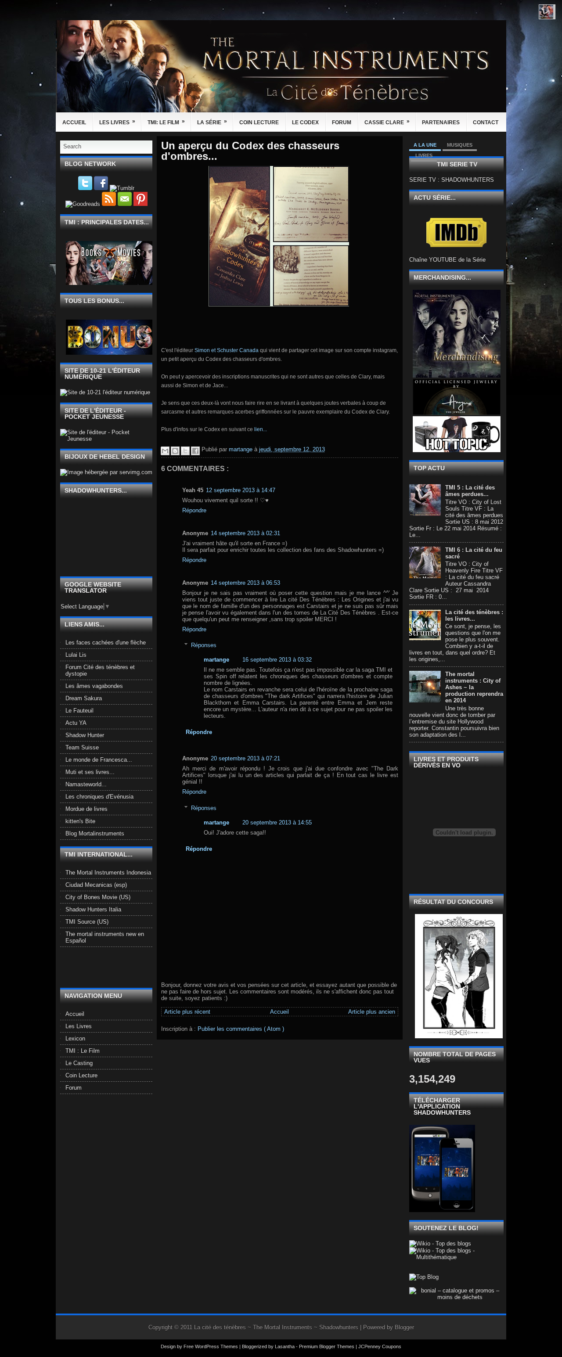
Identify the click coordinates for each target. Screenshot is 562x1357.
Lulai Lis (75, 655)
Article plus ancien (371, 1011)
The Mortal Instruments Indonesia (108, 872)
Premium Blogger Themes (327, 1346)
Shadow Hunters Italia (93, 909)
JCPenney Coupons (379, 1346)
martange (216, 659)
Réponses (203, 645)
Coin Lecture (259, 122)
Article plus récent (187, 1011)
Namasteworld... (86, 784)
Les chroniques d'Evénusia (99, 796)
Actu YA (75, 723)
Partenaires (441, 122)
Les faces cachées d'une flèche (105, 642)
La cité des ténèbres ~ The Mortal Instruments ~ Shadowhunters (277, 1327)
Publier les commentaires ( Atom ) (241, 1029)
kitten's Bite (80, 821)
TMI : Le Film (82, 1050)
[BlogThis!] (175, 450)
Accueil (74, 122)
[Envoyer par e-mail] (165, 450)
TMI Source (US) (86, 921)
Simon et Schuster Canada (227, 350)
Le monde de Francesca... (98, 759)
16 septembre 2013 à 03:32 (277, 659)
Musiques (459, 145)
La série (212, 122)
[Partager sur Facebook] (195, 450)
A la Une (425, 145)
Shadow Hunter (84, 735)
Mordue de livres (86, 809)
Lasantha (285, 1346)
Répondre (194, 510)
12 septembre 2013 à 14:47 (240, 490)
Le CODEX (305, 122)
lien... (260, 429)
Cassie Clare (387, 122)
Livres (423, 155)
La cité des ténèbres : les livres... (474, 615)
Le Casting (79, 1063)
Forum (341, 122)
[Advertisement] (111, 967)
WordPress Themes (217, 1346)
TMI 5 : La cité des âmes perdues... (470, 490)
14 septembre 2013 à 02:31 (245, 533)
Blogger (404, 1327)
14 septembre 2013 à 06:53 (245, 583)
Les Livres (117, 122)
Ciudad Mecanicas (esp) (96, 885)
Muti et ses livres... (90, 772)
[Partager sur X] (185, 450)
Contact (485, 122)
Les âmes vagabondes (94, 686)
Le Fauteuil (79, 710)
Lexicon (75, 1038)
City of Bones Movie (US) (97, 897)
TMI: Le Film (166, 122)
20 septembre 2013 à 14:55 (277, 822)
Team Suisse (82, 747)
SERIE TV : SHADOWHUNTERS (451, 179)
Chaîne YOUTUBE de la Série (447, 259)
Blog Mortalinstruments (94, 833)
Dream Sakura (83, 698)
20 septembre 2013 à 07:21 (245, 758)
